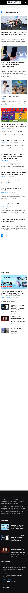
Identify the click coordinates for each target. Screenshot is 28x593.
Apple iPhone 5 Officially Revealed (13, 140)
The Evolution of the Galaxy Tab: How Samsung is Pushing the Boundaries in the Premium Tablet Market (14, 569)
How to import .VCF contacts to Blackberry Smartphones (13, 576)
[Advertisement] (14, 254)
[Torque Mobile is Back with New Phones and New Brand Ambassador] (14, 115)
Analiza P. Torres (7, 579)
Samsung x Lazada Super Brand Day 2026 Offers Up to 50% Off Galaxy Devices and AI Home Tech (13, 293)
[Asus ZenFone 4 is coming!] (14, 87)
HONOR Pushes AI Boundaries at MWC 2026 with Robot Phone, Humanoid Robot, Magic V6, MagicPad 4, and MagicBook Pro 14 (18, 320)
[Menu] (2, 2)
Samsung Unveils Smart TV (10, 204)
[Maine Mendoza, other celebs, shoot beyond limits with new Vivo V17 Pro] (14, 23)
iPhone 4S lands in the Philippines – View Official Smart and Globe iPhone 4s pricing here (13, 156)
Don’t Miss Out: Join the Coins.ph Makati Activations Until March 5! (18, 330)
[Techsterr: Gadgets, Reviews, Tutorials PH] (14, 2)
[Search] (26, 2)
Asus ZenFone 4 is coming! (10, 96)
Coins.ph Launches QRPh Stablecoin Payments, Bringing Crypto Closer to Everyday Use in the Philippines (17, 308)
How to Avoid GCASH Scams (9, 581)
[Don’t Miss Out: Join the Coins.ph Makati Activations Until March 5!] (5, 330)
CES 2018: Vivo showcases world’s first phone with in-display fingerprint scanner (13, 64)
